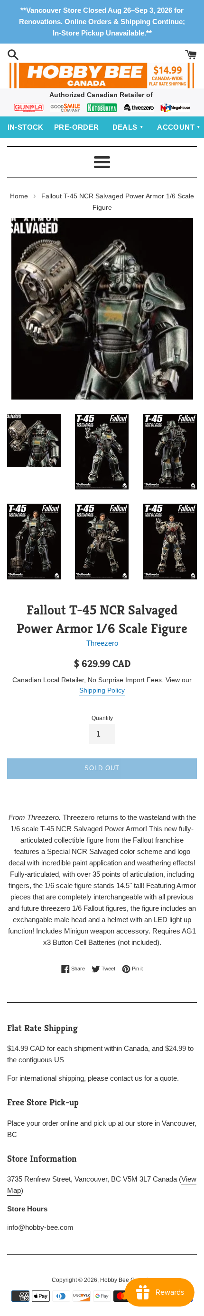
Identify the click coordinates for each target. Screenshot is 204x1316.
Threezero (102, 643)
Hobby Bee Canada (125, 1280)
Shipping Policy (102, 690)
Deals (125, 127)
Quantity (102, 718)
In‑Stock (26, 127)
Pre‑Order (76, 127)
